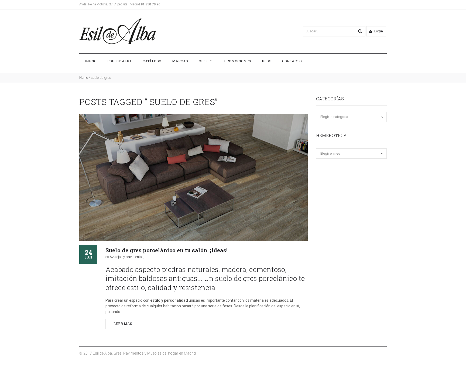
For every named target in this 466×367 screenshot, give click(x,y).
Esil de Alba (119, 61)
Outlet (206, 61)
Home (83, 78)
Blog (266, 61)
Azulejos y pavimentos (126, 257)
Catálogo (152, 61)
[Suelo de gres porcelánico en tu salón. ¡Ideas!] (193, 177)
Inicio (91, 61)
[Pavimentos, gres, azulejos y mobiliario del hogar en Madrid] (117, 31)
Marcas (180, 61)
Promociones (237, 61)
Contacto (292, 61)
